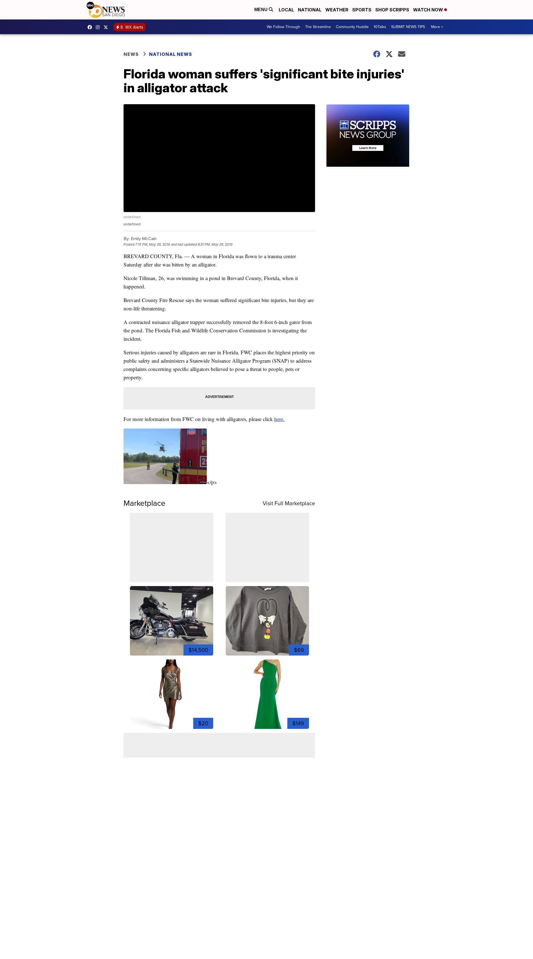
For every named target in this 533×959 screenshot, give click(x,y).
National (309, 10)
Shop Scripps (392, 10)
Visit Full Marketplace (289, 503)
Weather (336, 10)
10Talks (380, 27)
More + (437, 27)
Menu (261, 9)
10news (107, 27)
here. (279, 418)
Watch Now (428, 10)
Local (286, 10)
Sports (361, 10)
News (131, 54)
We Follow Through (283, 27)
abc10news (91, 27)
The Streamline (318, 27)
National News (170, 54)
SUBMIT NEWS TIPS (408, 27)
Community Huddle (352, 27)
